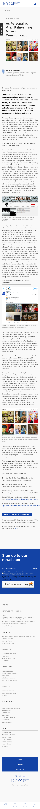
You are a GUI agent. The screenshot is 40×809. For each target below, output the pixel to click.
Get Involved (8, 702)
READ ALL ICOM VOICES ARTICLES (16, 514)
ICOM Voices (5, 715)
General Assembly (7, 742)
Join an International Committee (11, 708)
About (5, 728)
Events (5, 605)
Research (6, 649)
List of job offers (6, 710)
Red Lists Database (7, 671)
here (16, 528)
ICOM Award (5, 720)
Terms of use (15, 785)
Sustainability (5, 656)
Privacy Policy (24, 785)
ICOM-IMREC (5, 660)
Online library (5, 676)
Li (24, 775)
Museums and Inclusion (8, 658)
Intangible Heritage (7, 626)
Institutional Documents (8, 678)
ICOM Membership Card (9, 693)
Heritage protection (12, 611)
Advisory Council (6, 744)
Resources (7, 667)
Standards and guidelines (9, 673)
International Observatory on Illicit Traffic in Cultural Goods (18, 621)
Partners (4, 695)
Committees (7, 686)
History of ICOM (6, 732)
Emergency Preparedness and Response (14, 623)
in (16, 775)
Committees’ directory (8, 691)
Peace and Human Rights (9, 680)
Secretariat (5, 746)
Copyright (4, 615)
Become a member (7, 706)
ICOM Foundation (7, 722)
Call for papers (6, 713)
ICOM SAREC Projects (8, 717)
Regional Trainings (7, 638)
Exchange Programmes (8, 641)
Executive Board (6, 737)
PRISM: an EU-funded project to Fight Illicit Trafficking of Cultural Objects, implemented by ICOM (18, 618)
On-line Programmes (8, 643)
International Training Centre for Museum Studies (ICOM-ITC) (19, 636)
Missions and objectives (8, 735)
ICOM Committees (7, 739)
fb (20, 775)
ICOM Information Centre (9, 654)
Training (6, 632)
